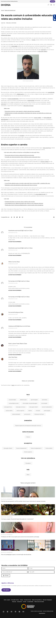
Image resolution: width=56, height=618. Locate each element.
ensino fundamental (13, 99)
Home (2, 10)
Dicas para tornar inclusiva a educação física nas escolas (19, 155)
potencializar (31, 100)
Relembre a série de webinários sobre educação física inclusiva (21, 185)
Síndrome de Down (39, 414)
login (13, 385)
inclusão (22, 136)
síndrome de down (6, 35)
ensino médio (37, 118)
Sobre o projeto (7, 600)
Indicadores (19, 601)
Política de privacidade (39, 601)
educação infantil (42, 51)
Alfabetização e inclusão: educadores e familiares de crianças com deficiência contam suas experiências (28, 114)
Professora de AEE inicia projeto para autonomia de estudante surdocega (20, 536)
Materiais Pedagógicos (47, 600)
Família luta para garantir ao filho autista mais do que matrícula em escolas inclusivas (23, 501)
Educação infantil (8, 448)
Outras (28, 437)
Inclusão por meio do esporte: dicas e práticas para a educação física (22, 157)
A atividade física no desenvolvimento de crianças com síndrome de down (24, 203)
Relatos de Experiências (10, 10)
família (33, 40)
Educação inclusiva (15, 600)
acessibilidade (12, 400)
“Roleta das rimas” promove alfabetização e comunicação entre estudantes (24, 205)
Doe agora (6, 590)
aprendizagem (34, 400)
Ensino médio (49, 448)
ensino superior (45, 162)
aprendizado (51, 92)
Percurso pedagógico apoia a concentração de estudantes (16, 554)
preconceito (16, 129)
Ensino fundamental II (36, 448)
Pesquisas (14, 601)
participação (47, 411)
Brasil (28, 475)
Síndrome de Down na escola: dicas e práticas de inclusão (20, 202)
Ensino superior (28, 452)
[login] (51, 5)
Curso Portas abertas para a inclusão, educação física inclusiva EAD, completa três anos (27, 183)
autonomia (44, 400)
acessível (43, 50)
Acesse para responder (14, 242)
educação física (47, 148)
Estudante (28, 463)
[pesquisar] (48, 5)
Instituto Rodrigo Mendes (12, 1)
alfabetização (20, 94)
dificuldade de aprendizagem (30, 403)
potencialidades (16, 414)
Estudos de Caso (27, 600)
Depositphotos (42, 613)
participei (3, 104)
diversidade (14, 46)
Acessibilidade (30, 601)
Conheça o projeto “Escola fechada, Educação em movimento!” (17, 519)
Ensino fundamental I (21, 448)
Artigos (21, 600)
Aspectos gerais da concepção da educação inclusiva (28, 426)
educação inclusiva (28, 106)
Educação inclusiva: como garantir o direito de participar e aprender (22, 111)
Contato (24, 601)
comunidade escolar (40, 194)
